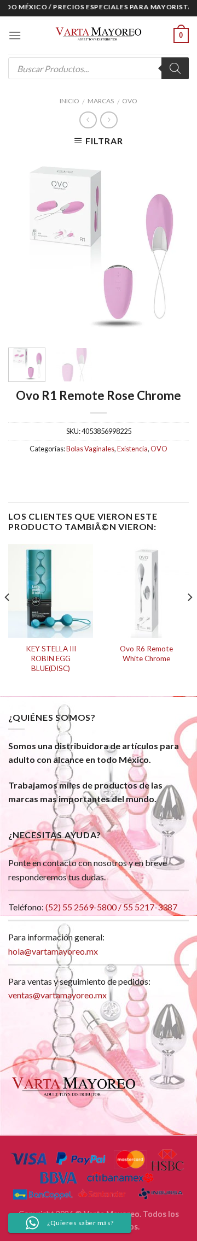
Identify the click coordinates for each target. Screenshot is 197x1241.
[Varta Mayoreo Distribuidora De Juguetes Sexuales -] (98, 35)
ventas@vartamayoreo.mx (57, 995)
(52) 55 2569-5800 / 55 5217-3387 (111, 907)
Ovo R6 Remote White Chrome (146, 653)
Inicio (69, 101)
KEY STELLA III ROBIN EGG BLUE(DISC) (51, 658)
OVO (129, 101)
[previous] (26, 246)
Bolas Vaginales (90, 448)
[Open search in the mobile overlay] (98, 68)
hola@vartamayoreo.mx (53, 951)
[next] (171, 246)
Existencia (132, 448)
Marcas (101, 101)
